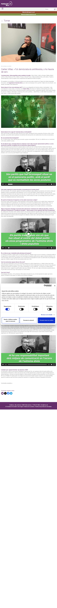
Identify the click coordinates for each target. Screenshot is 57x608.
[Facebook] (8, 393)
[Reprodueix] (3, 184)
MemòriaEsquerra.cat (28, 12)
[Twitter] (5, 393)
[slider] (27, 184)
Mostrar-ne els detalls (46, 314)
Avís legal (20, 406)
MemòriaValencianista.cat (28, 14)
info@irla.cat (44, 405)
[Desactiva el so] (51, 184)
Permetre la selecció (28, 320)
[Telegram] (11, 393)
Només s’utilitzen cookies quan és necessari (10, 320)
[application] (28, 170)
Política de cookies (29, 406)
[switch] (21, 309)
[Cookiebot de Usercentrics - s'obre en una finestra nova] (45, 286)
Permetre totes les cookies (46, 320)
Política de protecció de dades (43, 406)
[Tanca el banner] (54, 285)
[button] (28, 170)
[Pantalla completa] (54, 184)
